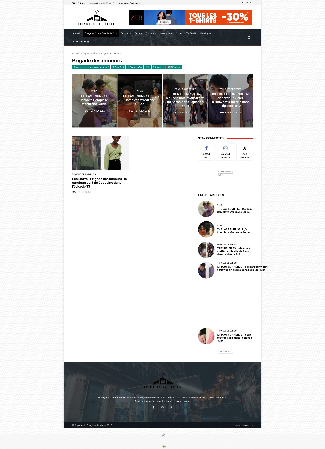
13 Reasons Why (134, 67)
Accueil (75, 53)
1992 (147, 67)
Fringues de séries (90, 53)
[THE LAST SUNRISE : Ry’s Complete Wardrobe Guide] (139, 100)
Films (94, 91)
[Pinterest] (171, 407)
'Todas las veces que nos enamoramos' (91, 67)
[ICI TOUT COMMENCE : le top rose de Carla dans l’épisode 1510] (206, 336)
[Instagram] (247, 3)
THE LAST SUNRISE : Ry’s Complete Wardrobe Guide (233, 231)
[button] (249, 37)
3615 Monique (174, 67)
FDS (74, 191)
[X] (251, 3)
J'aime (206, 146)
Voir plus (224, 351)
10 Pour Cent (118, 67)
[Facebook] (243, 3)
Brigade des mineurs (84, 174)
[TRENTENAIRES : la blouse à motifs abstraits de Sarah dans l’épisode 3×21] (185, 100)
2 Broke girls (158, 67)
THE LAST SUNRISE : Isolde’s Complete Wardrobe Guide (234, 210)
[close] (163, 435)
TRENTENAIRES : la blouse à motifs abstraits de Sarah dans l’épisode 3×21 (234, 251)
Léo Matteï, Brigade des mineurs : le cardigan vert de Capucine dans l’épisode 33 (99, 183)
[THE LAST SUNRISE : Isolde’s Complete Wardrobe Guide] (94, 100)
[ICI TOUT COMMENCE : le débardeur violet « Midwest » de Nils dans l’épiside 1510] (230, 100)
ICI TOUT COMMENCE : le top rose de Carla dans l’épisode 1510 (234, 337)
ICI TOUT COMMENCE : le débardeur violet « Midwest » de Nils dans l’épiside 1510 (242, 268)
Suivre (225, 146)
